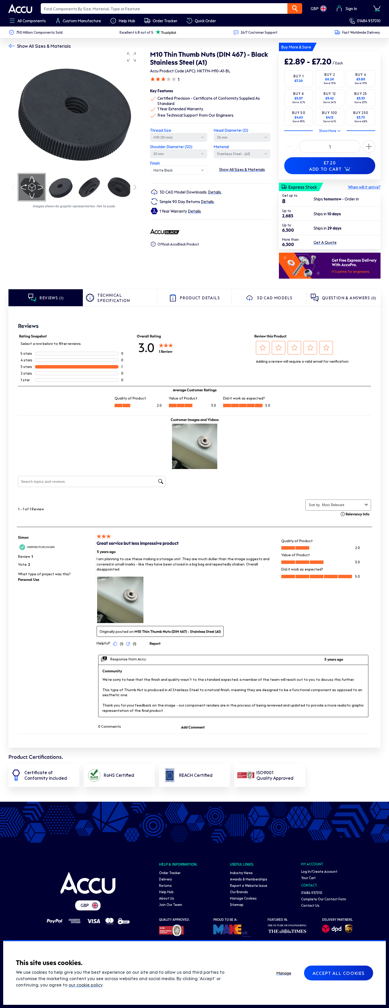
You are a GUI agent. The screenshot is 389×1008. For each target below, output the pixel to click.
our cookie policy (85, 984)
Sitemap (236, 904)
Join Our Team (170, 904)
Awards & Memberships (248, 879)
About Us (166, 898)
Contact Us (310, 905)
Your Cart (308, 878)
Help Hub (166, 892)
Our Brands (239, 892)
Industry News (241, 873)
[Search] (294, 8)
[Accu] (20, 8)
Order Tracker (169, 873)
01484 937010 (369, 20)
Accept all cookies (339, 973)
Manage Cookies (243, 898)
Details (215, 192)
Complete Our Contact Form (323, 899)
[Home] (87, 883)
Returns (165, 885)
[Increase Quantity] (290, 146)
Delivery (165, 879)
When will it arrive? (364, 187)
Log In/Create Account (319, 871)
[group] (73, 111)
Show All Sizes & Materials (44, 46)
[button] (131, 57)
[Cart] (377, 8)
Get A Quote (325, 242)
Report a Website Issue (248, 885)
